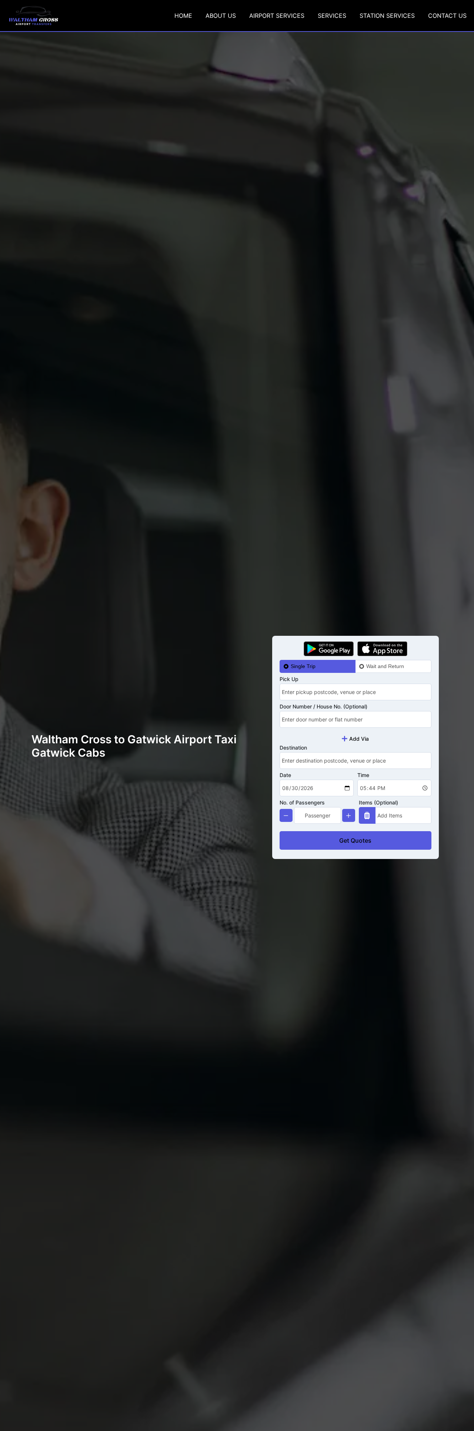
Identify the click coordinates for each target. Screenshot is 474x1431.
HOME (183, 15)
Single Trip (303, 666)
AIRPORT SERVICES (276, 15)
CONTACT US (447, 15)
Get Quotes (355, 840)
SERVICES (332, 15)
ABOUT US (221, 15)
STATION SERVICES (387, 15)
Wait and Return (385, 666)
